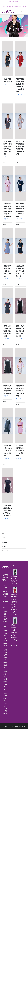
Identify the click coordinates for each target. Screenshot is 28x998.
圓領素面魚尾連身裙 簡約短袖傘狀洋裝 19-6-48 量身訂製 (7, 271)
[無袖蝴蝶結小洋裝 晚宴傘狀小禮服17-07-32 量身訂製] (7, 365)
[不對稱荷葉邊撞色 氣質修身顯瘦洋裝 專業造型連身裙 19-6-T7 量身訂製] (20, 58)
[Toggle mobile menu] (25, 11)
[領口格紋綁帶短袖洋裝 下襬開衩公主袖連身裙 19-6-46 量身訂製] (20, 246)
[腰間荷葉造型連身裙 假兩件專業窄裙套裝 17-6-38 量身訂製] (20, 365)
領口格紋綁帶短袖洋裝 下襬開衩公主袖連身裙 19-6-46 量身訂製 (20, 271)
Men (4, 546)
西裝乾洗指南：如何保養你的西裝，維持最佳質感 (5, 658)
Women (5, 550)
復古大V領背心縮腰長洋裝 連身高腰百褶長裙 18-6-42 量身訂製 (20, 331)
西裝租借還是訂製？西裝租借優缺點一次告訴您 (5, 619)
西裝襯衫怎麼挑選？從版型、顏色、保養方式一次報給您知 (5, 703)
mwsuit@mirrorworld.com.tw (14, 3)
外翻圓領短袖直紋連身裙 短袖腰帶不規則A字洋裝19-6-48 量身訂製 (7, 510)
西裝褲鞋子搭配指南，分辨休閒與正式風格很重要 (5, 680)
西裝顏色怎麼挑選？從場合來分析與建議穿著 (5, 638)
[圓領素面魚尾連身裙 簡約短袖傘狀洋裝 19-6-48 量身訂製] (7, 246)
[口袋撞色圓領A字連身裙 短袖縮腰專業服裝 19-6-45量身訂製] (7, 305)
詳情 (5, 89)
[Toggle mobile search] (22, 11)
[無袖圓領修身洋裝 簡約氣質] (7, 58)
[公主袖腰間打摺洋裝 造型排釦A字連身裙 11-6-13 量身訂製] (20, 425)
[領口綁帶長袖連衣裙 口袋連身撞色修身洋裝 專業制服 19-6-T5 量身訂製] (7, 121)
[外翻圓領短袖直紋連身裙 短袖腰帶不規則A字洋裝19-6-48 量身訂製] (7, 485)
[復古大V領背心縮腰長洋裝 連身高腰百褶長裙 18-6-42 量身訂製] (20, 305)
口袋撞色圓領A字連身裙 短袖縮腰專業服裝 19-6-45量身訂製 (7, 331)
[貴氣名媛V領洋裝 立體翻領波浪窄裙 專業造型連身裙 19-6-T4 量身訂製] (20, 121)
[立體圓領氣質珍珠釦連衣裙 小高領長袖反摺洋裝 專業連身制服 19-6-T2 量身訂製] (7, 183)
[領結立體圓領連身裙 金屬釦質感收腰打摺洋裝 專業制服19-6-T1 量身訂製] (20, 183)
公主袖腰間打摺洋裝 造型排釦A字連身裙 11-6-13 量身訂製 (20, 451)
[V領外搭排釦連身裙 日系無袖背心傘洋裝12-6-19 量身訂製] (7, 425)
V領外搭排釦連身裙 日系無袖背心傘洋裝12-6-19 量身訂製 (7, 451)
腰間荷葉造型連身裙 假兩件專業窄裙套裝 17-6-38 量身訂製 (20, 391)
